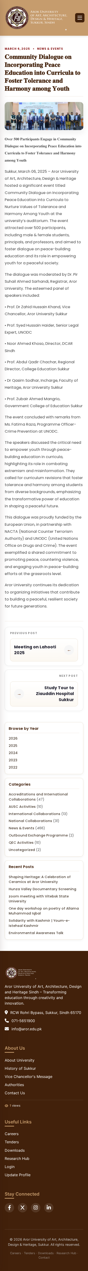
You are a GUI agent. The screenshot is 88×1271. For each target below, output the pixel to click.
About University (19, 1060)
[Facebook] (9, 1207)
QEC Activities (21, 842)
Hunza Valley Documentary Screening (42, 889)
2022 (13, 767)
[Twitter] (22, 1207)
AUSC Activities (22, 806)
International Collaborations (34, 814)
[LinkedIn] (49, 1207)
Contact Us (15, 1093)
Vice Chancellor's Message (28, 1076)
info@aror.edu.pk (26, 1029)
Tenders (12, 1142)
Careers (12, 1133)
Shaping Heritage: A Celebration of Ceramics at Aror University (40, 879)
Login (10, 1166)
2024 (13, 753)
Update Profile (18, 1174)
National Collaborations (30, 821)
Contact (44, 1257)
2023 (13, 760)
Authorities (14, 1084)
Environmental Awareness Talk (36, 933)
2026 (13, 738)
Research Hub (17, 1158)
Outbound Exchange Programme (38, 835)
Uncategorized (22, 849)
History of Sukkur (20, 1068)
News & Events (50, 49)
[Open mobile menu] (79, 17)
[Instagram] (35, 1207)
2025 (13, 745)
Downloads (15, 1150)
